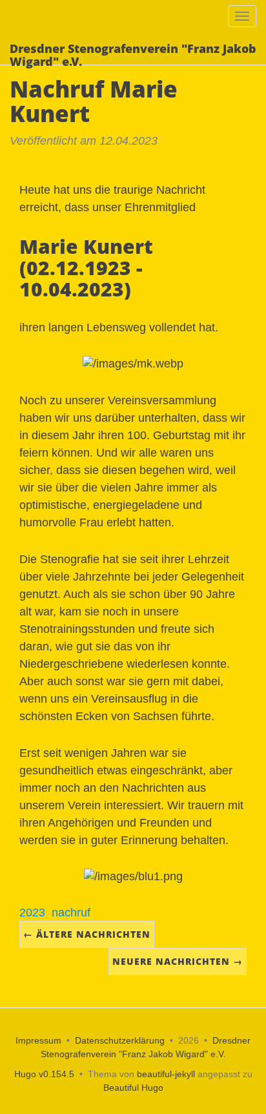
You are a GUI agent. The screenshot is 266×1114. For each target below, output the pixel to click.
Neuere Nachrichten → (177, 961)
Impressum (38, 1040)
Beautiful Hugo (133, 1087)
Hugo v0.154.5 (44, 1074)
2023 (32, 912)
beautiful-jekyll (166, 1074)
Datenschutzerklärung (120, 1040)
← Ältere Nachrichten (86, 934)
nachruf (71, 912)
